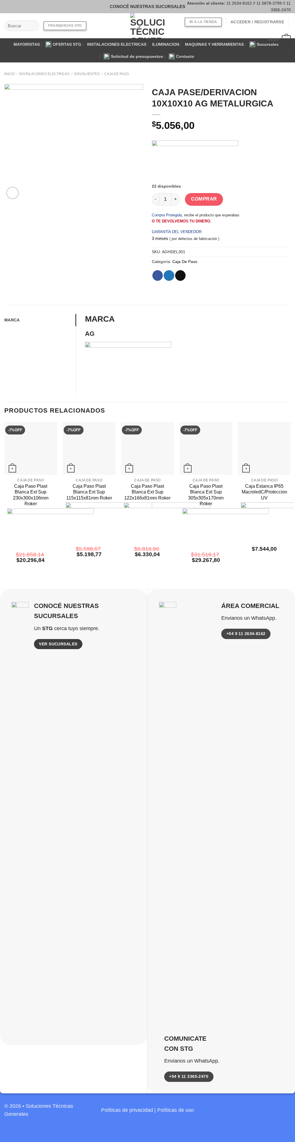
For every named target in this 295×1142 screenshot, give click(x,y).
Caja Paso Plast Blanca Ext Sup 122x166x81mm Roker (147, 492)
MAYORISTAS (27, 44)
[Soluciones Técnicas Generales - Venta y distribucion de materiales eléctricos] (147, 25)
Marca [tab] (12, 320)
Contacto (185, 56)
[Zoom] (12, 193)
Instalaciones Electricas (44, 74)
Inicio (9, 74)
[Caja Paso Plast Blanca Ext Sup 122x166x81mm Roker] (147, 448)
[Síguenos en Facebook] (8, 6)
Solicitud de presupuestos (137, 56)
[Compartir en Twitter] (169, 275)
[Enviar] (33, 25)
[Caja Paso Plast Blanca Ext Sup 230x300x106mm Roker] (30, 448)
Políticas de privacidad (127, 1110)
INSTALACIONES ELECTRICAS (116, 44)
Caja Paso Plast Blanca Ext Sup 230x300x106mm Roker (30, 495)
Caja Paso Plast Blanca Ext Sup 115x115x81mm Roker (89, 492)
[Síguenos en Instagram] (17, 6)
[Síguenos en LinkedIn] (285, 1113)
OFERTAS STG (67, 44)
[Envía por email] (180, 275)
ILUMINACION (165, 44)
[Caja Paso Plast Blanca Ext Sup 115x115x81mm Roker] (89, 448)
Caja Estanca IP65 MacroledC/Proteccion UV (264, 492)
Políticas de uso (175, 1110)
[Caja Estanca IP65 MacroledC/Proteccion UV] (264, 448)
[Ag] (195, 162)
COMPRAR (204, 199)
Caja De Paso (116, 74)
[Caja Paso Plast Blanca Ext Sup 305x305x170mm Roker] (205, 448)
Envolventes (87, 74)
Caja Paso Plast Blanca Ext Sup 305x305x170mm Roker (206, 495)
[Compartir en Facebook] (157, 275)
